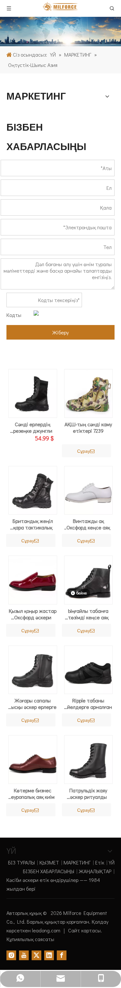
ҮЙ (112, 862)
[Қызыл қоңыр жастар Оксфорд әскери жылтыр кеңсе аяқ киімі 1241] (33, 579)
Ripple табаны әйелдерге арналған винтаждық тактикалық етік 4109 (88, 703)
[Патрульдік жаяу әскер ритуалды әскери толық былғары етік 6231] (89, 758)
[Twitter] (36, 955)
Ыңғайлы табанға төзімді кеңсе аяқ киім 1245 (88, 614)
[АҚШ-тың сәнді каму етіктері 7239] (89, 392)
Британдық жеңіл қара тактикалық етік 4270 (33, 524)
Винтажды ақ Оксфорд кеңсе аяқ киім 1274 (88, 524)
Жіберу (60, 332)
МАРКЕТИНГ (77, 862)
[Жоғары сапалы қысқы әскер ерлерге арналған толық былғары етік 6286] (33, 669)
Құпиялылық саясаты (30, 939)
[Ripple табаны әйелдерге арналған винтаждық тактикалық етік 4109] (89, 669)
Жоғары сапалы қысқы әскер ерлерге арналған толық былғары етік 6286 (32, 703)
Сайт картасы (84, 930)
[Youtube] (24, 955)
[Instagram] (11, 955)
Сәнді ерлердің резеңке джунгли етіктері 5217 (32, 427)
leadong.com (47, 930)
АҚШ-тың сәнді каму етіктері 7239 (88, 427)
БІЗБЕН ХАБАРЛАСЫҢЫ (48, 871)
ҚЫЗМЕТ (49, 862)
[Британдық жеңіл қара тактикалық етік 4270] (33, 489)
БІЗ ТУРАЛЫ (21, 862)
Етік (99, 862)
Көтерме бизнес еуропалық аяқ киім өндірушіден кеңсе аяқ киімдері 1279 (33, 793)
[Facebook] (61, 955)
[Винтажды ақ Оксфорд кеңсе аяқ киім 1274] (89, 489)
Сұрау (83, 451)
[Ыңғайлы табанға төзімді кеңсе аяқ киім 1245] (89, 579)
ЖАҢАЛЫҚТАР (95, 871)
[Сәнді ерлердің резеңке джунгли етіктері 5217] (33, 392)
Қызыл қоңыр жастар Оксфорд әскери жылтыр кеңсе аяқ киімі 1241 (32, 614)
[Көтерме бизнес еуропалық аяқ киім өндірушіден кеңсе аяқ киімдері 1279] (33, 758)
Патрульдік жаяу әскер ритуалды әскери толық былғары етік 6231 (88, 793)
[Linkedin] (49, 955)
